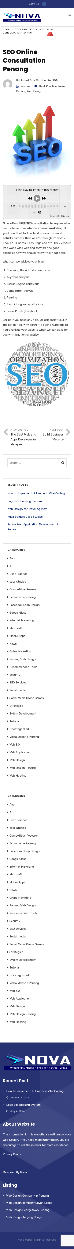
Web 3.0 (14, 744)
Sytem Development (22, 713)
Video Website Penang (24, 737)
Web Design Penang (22, 768)
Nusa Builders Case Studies (25, 516)
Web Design (17, 760)
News (61, 86)
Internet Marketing (21, 620)
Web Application (20, 752)
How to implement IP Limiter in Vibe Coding (36, 493)
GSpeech (65, 216)
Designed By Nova (15, 1172)
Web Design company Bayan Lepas (29, 1203)
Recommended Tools (23, 667)
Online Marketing (20, 651)
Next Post (53, 435)
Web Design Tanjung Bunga (24, 1217)
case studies (17, 581)
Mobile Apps (17, 636)
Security (14, 674)
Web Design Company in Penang (27, 1195)
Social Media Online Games (26, 698)
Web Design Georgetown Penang (28, 1210)
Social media (17, 690)
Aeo (12, 558)
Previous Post (23, 437)
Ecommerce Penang (22, 597)
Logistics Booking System (24, 501)
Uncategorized (19, 729)
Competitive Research (24, 589)
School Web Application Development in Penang (33, 527)
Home (6, 29)
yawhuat (26, 86)
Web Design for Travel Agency (27, 509)
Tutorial (14, 721)
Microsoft (15, 628)
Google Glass (17, 612)
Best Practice (24, 29)
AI (10, 566)
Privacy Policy (12, 1154)
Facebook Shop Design (24, 605)
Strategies (16, 705)
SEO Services (17, 682)
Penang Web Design (29, 91)
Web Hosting (17, 775)
